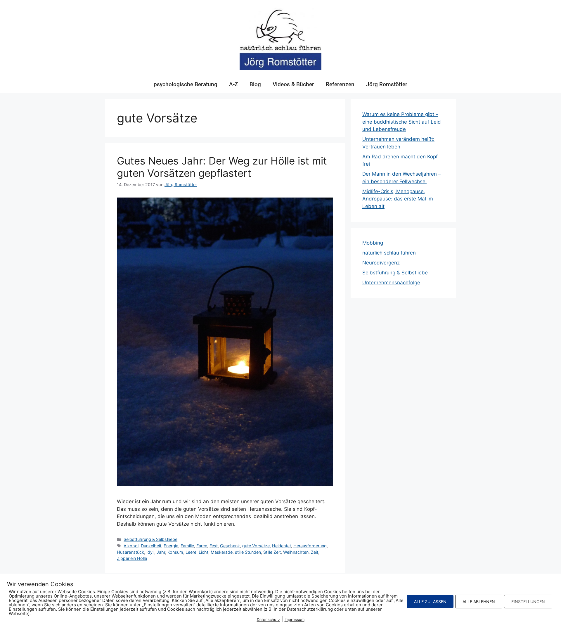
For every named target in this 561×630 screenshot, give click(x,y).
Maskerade (222, 552)
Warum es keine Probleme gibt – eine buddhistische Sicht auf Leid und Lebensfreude (401, 121)
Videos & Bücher (293, 84)
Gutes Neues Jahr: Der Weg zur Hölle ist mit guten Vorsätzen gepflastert (222, 167)
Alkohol (131, 545)
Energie (171, 545)
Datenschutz (268, 619)
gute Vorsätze (256, 545)
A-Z (233, 84)
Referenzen (340, 84)
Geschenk (230, 545)
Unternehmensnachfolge (391, 282)
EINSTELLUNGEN (528, 601)
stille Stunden (248, 552)
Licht (203, 552)
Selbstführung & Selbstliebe (150, 539)
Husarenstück (130, 552)
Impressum (294, 619)
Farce (201, 545)
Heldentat (281, 545)
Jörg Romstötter (386, 84)
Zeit (314, 552)
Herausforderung (310, 545)
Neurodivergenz (381, 263)
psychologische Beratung (185, 84)
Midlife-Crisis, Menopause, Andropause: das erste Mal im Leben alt (397, 198)
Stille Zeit (272, 552)
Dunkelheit (151, 545)
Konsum (175, 552)
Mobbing (372, 243)
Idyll (150, 552)
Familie (187, 545)
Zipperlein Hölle (132, 558)
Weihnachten (296, 552)
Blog (255, 84)
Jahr (161, 552)
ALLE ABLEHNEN (479, 601)
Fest (213, 545)
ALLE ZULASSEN (430, 601)
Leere (191, 552)
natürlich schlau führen (389, 253)
